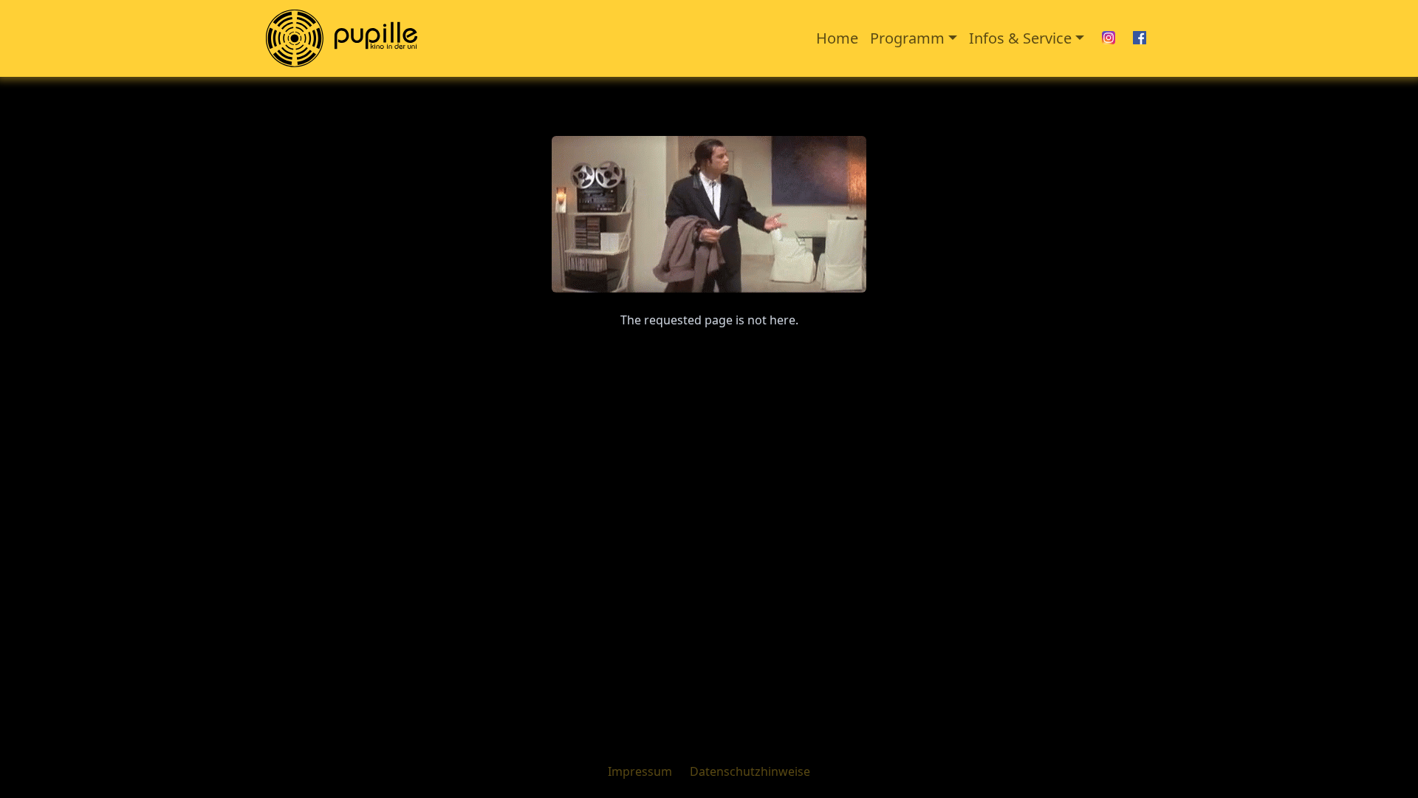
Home (837, 38)
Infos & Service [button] (1020, 38)
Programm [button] (907, 38)
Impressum (640, 771)
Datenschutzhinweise (750, 771)
